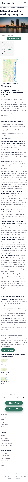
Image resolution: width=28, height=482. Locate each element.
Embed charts (5, 440)
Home (1, 7)
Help (2, 465)
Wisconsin (6, 7)
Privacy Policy (5, 460)
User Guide (4, 453)
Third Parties (4, 463)
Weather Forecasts (6, 443)
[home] (12, 3)
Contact (3, 427)
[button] (25, 3)
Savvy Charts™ (5, 438)
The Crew (3, 417)
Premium (3, 435)
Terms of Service (5, 458)
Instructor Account (6, 445)
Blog (2, 422)
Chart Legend (5, 455)
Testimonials (4, 424)
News (2, 419)
